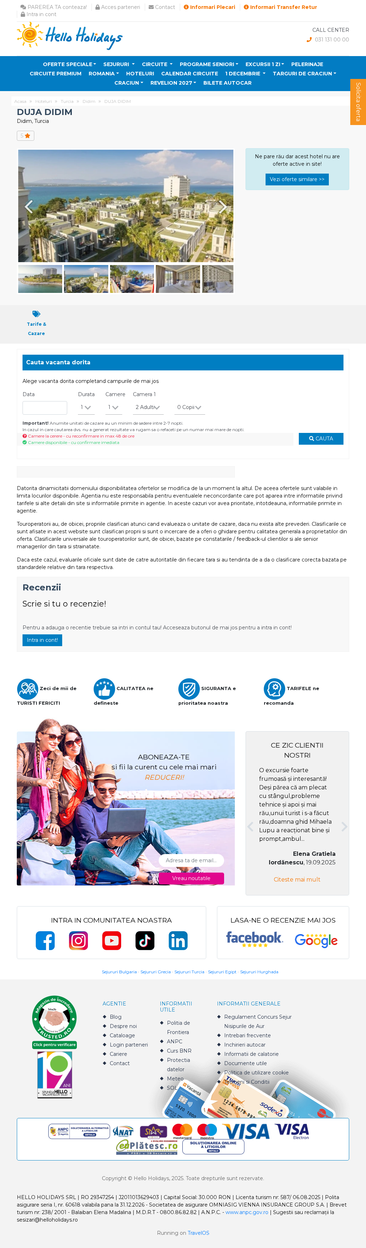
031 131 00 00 (331, 39)
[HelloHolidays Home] (70, 35)
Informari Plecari (212, 7)
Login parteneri (129, 1045)
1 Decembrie (243, 73)
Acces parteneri (120, 7)
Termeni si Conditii (246, 1082)
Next (224, 207)
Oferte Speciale (67, 64)
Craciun (126, 83)
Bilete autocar (227, 83)
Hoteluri (140, 73)
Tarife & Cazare (36, 328)
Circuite (155, 64)
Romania (102, 73)
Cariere (118, 1054)
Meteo (175, 1078)
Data (29, 394)
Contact (164, 7)
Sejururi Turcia (189, 971)
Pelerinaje (307, 64)
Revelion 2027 (171, 83)
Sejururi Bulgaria (119, 971)
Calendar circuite (189, 73)
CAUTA (323, 438)
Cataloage (122, 1035)
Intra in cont (40, 14)
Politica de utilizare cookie (256, 1072)
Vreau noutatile (191, 878)
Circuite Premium (55, 73)
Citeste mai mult (297, 879)
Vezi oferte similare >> (297, 179)
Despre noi (123, 1026)
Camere (115, 394)
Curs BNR (179, 1051)
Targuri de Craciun (302, 73)
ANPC (174, 1041)
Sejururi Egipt (222, 971)
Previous (27, 207)
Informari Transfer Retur (283, 7)
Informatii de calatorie (251, 1054)
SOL (172, 1088)
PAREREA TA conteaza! (56, 7)
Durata (86, 394)
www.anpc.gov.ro (247, 1212)
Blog (116, 1017)
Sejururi (116, 64)
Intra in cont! (42, 640)
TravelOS (198, 1233)
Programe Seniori (207, 64)
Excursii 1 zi (263, 64)
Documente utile (245, 1063)
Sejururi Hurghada (259, 971)
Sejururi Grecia (155, 971)
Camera (144, 394)
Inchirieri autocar (245, 1045)
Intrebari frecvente (247, 1035)
